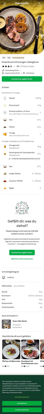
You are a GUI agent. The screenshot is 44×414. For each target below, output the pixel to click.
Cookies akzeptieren (22, 410)
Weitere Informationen (22, 259)
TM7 (3, 58)
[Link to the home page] (22, 4)
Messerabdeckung (18, 58)
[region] (22, 394)
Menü (4, 5)
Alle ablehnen (22, 403)
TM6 (9, 58)
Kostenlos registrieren (22, 79)
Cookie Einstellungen (22, 397)
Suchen (40, 5)
